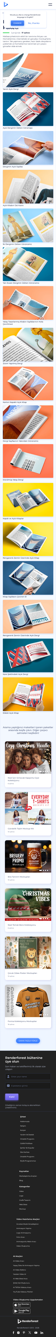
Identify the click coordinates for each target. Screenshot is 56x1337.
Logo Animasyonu (23, 1233)
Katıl (11, 1096)
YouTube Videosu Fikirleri (23, 1292)
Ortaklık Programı (27, 1139)
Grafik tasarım (24, 1200)
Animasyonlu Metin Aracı (26, 1242)
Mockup (22, 1209)
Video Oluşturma (23, 1246)
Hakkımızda (24, 1121)
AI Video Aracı (18, 1261)
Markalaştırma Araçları (28, 1176)
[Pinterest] (24, 1332)
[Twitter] (29, 1332)
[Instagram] (18, 1332)
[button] (40, 771)
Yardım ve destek (27, 1135)
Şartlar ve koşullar (27, 1148)
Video (21, 1191)
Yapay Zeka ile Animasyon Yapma (26, 1265)
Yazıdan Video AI (19, 1274)
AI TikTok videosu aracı (22, 1287)
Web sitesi (23, 1204)
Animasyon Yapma (23, 1228)
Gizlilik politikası (26, 1143)
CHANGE (17, 23)
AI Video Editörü (19, 1270)
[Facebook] (13, 1332)
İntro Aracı (20, 1237)
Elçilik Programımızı (28, 1161)
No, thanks (33, 23)
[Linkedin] (42, 1332)
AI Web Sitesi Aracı (20, 1279)
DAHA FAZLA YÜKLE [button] (28, 1041)
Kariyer (23, 1130)
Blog (21, 1180)
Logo (21, 1196)
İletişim (23, 1126)
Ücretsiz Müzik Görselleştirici (27, 1224)
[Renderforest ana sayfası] (6, 4)
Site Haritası (24, 1152)
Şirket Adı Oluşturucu (21, 1283)
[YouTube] (35, 1332)
